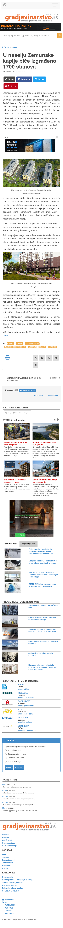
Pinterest (12, 86)
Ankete (5, 868)
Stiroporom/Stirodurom (17, 754)
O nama (5, 835)
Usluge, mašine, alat (10, 891)
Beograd (32, 347)
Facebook (25, 79)
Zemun (19, 344)
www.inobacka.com (26, 697)
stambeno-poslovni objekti (14, 347)
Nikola (4, 790)
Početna (5, 47)
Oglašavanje (7, 840)
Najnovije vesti (11, 544)
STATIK (21, 685)
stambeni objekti (32, 344)
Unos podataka (8, 843)
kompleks (52, 347)
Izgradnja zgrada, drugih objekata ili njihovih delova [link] (18, 413)
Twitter (40, 79)
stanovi (42, 347)
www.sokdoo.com (25, 714)
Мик (4, 808)
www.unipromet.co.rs (27, 730)
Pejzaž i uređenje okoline (12, 888)
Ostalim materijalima (16, 758)
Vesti (15, 47)
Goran (4, 784)
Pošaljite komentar (27, 390)
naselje (10, 344)
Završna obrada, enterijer (12, 883)
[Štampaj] (7, 357)
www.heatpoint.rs (25, 722)
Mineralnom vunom (15, 750)
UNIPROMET (23, 726)
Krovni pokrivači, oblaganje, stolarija (17, 880)
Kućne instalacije (9, 885)
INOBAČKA (23, 693)
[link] (31, 17)
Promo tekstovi (8, 860)
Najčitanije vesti (28, 544)
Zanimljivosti (7, 863)
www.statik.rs (23, 689)
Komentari (9, 779)
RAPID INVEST (24, 701)
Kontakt (5, 838)
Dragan (5, 796)
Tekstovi (5, 857)
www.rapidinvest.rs (26, 706)
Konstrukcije (7, 877)
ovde (5, 335)
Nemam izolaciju (14, 762)
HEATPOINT (23, 718)
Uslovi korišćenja (9, 846)
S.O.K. (20, 710)
